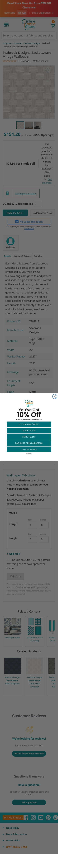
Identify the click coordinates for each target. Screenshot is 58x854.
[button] (29, 424)
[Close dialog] (55, 396)
